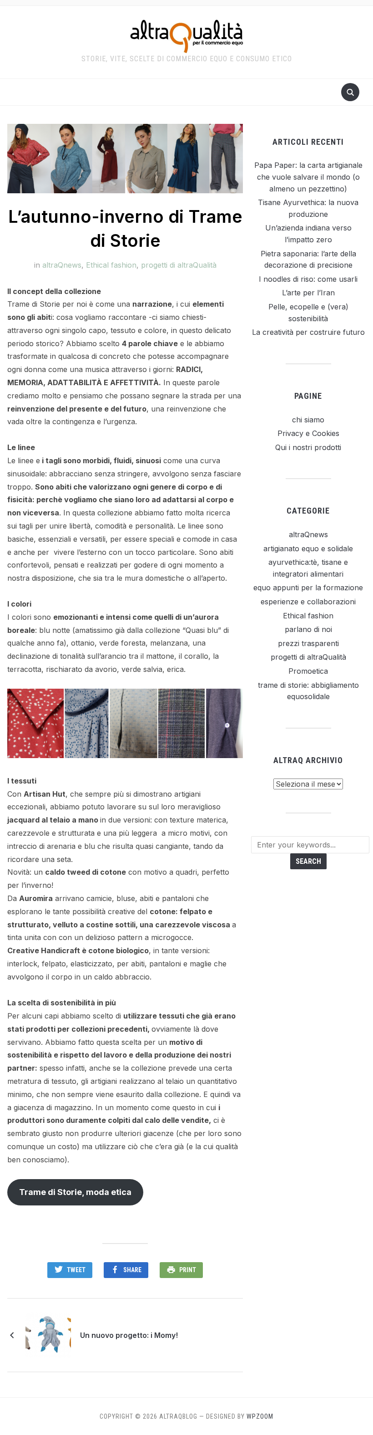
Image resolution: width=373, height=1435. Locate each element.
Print (187, 1269)
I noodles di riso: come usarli (308, 279)
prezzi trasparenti (308, 643)
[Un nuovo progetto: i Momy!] (48, 1334)
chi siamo (308, 419)
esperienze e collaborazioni (308, 601)
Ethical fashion (111, 264)
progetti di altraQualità (179, 264)
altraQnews (61, 264)
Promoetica (308, 671)
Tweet (76, 1269)
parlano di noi (308, 629)
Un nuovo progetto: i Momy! (129, 1335)
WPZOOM (260, 1416)
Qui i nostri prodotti (308, 447)
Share (132, 1269)
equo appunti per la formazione (308, 587)
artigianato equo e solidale (308, 548)
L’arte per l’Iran (308, 292)
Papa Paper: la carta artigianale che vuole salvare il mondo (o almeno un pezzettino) (308, 177)
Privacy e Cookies (308, 433)
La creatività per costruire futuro (308, 332)
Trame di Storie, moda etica (75, 1192)
